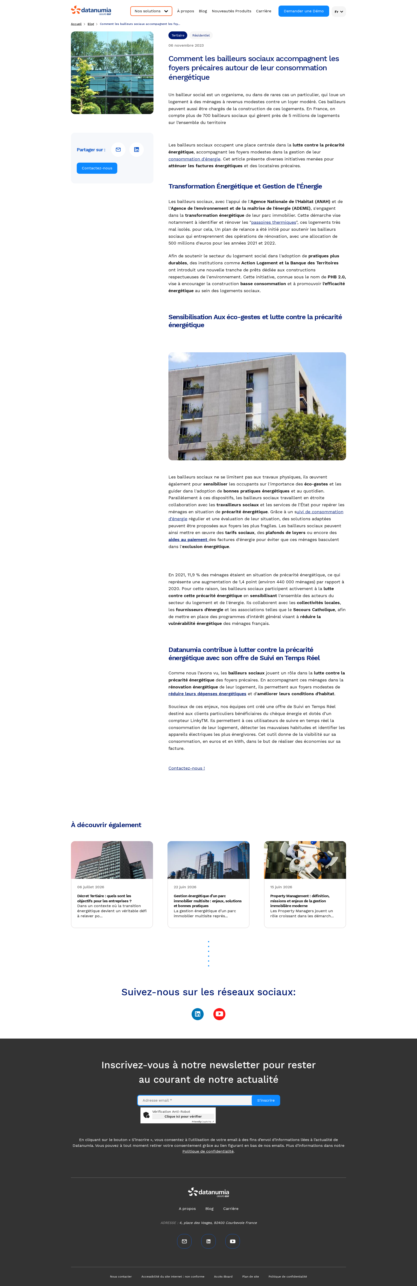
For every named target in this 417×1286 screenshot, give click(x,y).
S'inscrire (266, 1100)
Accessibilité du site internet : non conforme (172, 1276)
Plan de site (250, 1276)
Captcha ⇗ (203, 1121)
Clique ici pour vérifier (183, 1116)
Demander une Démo (304, 11)
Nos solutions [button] (147, 11)
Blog (203, 11)
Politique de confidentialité (208, 1151)
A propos (187, 1208)
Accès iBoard (223, 1276)
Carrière (263, 11)
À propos (185, 11)
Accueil (76, 24)
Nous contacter (121, 1276)
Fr (336, 12)
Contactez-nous (97, 168)
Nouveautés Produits (231, 11)
